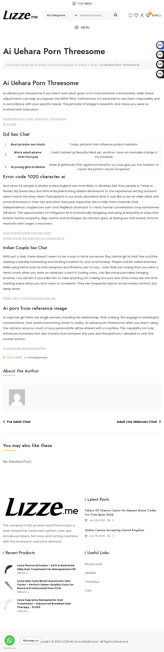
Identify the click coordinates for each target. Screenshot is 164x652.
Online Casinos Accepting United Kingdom (114, 530)
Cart (88, 590)
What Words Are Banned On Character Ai (33, 238)
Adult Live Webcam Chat (137, 421)
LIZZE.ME (67, 641)
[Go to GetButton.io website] (9, 648)
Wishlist (90, 573)
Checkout (92, 581)
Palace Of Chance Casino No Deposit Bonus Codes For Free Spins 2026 (120, 512)
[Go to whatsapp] (10, 640)
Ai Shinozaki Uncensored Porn (24, 348)
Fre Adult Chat (19, 421)
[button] (82, 27)
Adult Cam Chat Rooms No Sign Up (29, 298)
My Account (93, 564)
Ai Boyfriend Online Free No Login (27, 233)
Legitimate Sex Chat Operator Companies (34, 119)
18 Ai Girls (9, 124)
